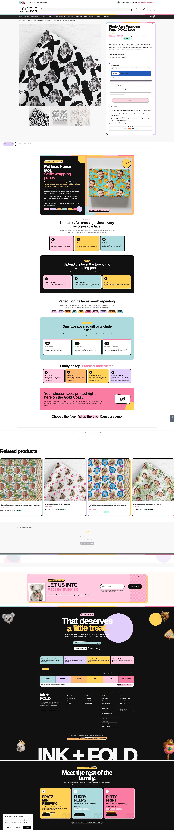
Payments (104, 716)
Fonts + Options (105, 700)
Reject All (18, 827)
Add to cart (130, 100)
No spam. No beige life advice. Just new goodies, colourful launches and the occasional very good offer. (112, 591)
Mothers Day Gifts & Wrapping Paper (52, 503)
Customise (9, 827)
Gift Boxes (69, 700)
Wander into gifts (94, 648)
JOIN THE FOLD (133, 586)
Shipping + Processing (107, 713)
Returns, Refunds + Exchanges (108, 711)
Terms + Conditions (106, 723)
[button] (98, 64)
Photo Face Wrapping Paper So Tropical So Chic (147, 504)
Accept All (27, 827)
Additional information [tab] (24, 144)
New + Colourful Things (125, 698)
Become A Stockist (106, 726)
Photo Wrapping (88, 695)
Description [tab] (8, 144)
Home (20, 20)
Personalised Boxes (89, 700)
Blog (121, 695)
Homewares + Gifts (71, 698)
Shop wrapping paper (81, 648)
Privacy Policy (105, 721)
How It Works (105, 698)
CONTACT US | (30, 2)
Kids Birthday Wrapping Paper (21, 503)
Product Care (105, 708)
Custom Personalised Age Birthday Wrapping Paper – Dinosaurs (20, 505)
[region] (18, 822)
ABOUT (42, 2)
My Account (136, 10)
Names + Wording (106, 703)
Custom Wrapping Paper (31, 20)
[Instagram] (23, 2)
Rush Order (114, 84)
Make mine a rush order (121, 89)
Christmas (69, 703)
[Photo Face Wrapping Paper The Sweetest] (65, 480)
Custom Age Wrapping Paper (6, 503)
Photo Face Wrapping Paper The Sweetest (57, 504)
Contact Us (104, 718)
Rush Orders (104, 705)
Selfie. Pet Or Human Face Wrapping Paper (46, 20)
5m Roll (123, 57)
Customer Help (152, 10)
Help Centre (104, 695)
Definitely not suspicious (124, 710)
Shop (23, 20)
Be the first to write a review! (87, 543)
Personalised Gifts (88, 703)
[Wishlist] (40, 461)
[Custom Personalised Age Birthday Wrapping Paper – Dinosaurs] (21, 480)
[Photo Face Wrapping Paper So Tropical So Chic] (153, 480)
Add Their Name (88, 698)
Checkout (144, 10)
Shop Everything (70, 705)
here (126, 122)
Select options (21, 514)
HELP (38, 2)
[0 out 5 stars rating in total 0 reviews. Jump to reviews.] (112, 33)
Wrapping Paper (70, 695)
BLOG (46, 2)
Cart (120, 705)
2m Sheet (118, 57)
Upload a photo (115, 65)
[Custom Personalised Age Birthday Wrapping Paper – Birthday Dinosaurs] (109, 480)
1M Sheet (112, 57)
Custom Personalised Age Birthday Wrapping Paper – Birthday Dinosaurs (107, 506)
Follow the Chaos (123, 700)
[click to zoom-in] (60, 65)
